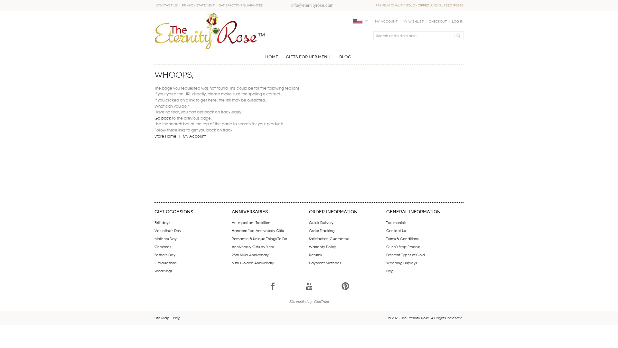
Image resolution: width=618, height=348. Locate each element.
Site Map (162, 317)
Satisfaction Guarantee (241, 5)
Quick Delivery (321, 222)
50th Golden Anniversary (253, 262)
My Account (386, 21)
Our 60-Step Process (403, 246)
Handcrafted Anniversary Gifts (258, 230)
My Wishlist (413, 21)
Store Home (165, 136)
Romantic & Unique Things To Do (259, 238)
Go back (162, 118)
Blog (389, 270)
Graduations (165, 262)
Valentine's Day (167, 230)
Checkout (438, 21)
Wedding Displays (401, 262)
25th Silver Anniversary (250, 254)
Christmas (162, 246)
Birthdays (162, 222)
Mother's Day (165, 238)
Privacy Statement (198, 5)
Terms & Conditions (402, 238)
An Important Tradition (251, 222)
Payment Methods (325, 262)
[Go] (457, 36)
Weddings (163, 270)
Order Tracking (321, 230)
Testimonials (396, 222)
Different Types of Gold (405, 254)
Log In (458, 21)
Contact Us (167, 5)
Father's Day (164, 254)
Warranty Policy (322, 246)
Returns (315, 254)
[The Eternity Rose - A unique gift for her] (209, 30)
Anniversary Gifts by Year (253, 246)
